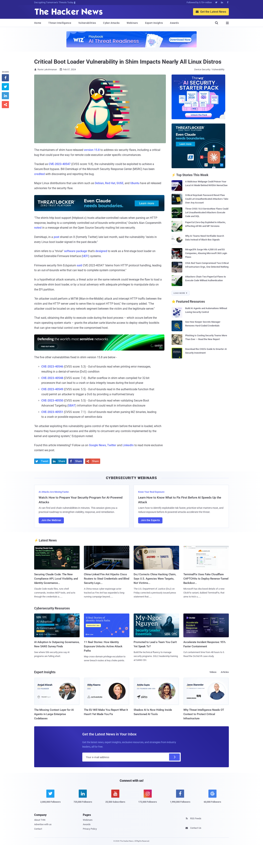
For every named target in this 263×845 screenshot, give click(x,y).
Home (37, 22)
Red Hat (110, 183)
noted (38, 227)
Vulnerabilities (87, 22)
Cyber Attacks (111, 22)
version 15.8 (92, 150)
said (79, 265)
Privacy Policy (90, 828)
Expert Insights (154, 22)
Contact (38, 828)
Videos (213, 672)
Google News (97, 445)
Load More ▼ (181, 293)
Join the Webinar (51, 520)
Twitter (111, 445)
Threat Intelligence (59, 22)
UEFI (85, 256)
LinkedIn (128, 445)
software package (75, 251)
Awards (174, 22)
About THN (39, 820)
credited (39, 174)
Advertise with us (43, 824)
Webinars (132, 22)
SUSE (119, 183)
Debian (99, 183)
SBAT (71, 405)
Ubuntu (134, 183)
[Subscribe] (174, 757)
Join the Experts (150, 520)
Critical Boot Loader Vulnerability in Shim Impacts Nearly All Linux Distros (127, 61)
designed (101, 251)
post (56, 237)
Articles (225, 672)
